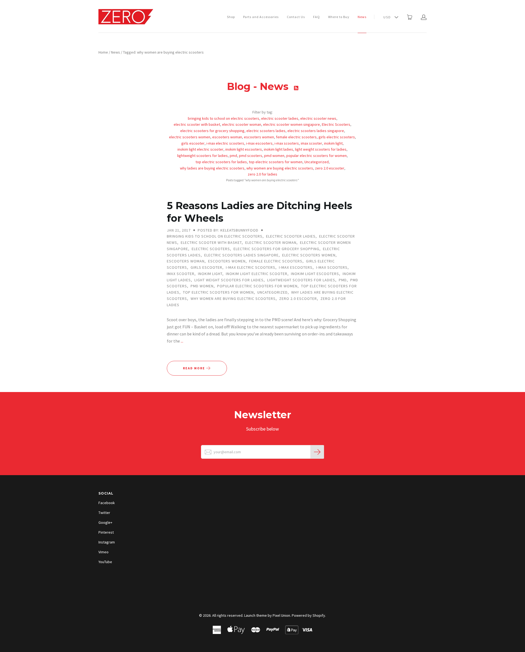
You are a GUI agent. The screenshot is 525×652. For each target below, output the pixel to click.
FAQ (316, 17)
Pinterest (106, 532)
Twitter (104, 512)
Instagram (106, 542)
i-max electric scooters (225, 143)
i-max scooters (287, 143)
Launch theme (255, 615)
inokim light (333, 143)
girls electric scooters (337, 137)
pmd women (274, 155)
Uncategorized (316, 161)
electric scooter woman (241, 124)
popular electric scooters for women (316, 155)
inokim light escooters (243, 149)
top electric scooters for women (275, 161)
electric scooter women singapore (291, 124)
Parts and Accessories (261, 17)
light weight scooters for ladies (320, 149)
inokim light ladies (278, 149)
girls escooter (193, 143)
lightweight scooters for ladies (202, 155)
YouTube (105, 561)
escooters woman (227, 137)
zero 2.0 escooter (329, 168)
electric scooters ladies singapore (315, 130)
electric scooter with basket (197, 124)
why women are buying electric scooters (279, 168)
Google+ (105, 522)
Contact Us (296, 17)
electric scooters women (189, 137)
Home (103, 52)
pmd (233, 155)
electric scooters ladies (265, 130)
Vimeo (103, 551)
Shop (231, 17)
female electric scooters (296, 137)
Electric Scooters (336, 124)
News (362, 17)
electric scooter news (318, 118)
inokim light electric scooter (200, 149)
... (182, 341)
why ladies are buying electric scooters (212, 168)
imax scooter (311, 143)
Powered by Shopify (308, 615)
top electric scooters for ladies (221, 161)
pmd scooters (250, 155)
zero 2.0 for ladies (262, 174)
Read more (194, 368)
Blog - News (259, 86)
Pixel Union (281, 615)
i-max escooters (259, 143)
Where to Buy (338, 17)
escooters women (259, 137)
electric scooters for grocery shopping (212, 130)
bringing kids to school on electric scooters (223, 118)
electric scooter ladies (279, 118)
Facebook (106, 502)
